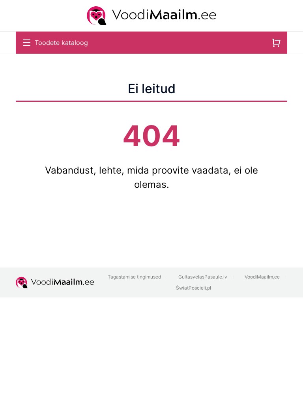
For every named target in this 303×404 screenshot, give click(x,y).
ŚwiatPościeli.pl (193, 288)
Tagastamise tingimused (134, 277)
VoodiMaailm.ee (262, 277)
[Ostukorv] (276, 42)
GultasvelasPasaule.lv (202, 277)
